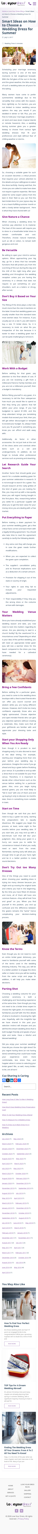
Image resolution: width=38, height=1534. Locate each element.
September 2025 (23, 1154)
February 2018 (7, 1233)
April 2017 (18, 1248)
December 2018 (22, 1208)
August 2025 (7, 1159)
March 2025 (18, 1163)
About (10, 1489)
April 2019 (18, 1198)
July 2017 (19, 1243)
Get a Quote (10, 1496)
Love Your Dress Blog (16, 11)
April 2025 (6, 1163)
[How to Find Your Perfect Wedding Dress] (19, 1304)
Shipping (27, 1494)
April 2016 (6, 1272)
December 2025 (22, 1149)
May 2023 (17, 1168)
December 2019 (22, 1183)
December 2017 (8, 1238)
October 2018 (24, 1213)
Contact (27, 1497)
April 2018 (6, 1228)
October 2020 (21, 1173)
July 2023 (5, 1168)
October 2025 (7, 1154)
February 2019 (21, 1203)
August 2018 (23, 1218)
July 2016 (19, 1262)
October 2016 (23, 1257)
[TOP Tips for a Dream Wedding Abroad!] (19, 1366)
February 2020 (21, 1178)
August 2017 (7, 1243)
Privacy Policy (23, 1519)
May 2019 (6, 1198)
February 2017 (21, 1253)
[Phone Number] (30, 3)
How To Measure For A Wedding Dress (16, 1120)
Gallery (27, 1490)
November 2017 (24, 1238)
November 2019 (8, 1188)
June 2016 (6, 1267)
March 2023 (6, 1173)
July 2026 (5, 1139)
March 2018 (18, 1228)
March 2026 (6, 1144)
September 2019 (25, 1188)
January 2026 (7, 1149)
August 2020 (7, 1178)
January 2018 (22, 1233)
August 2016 (7, 1262)
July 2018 (5, 1223)
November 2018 (8, 1213)
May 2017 (6, 1248)
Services (10, 1492)
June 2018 (17, 1223)
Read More (12, 1344)
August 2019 (7, 1193)
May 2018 (29, 1223)
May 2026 (17, 1139)
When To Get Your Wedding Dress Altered (17, 1115)
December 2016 (8, 1257)
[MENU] (34, 4)
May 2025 (19, 1159)
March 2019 (6, 1203)
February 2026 (21, 1144)
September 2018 (8, 1218)
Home (4, 11)
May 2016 (17, 1267)
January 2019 (7, 1208)
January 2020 (7, 1183)
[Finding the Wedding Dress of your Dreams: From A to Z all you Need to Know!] (19, 1428)
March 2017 (6, 1253)
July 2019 (19, 1193)
